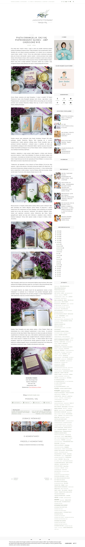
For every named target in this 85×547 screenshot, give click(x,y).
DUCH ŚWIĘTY (68, 327)
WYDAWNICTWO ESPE (58, 503)
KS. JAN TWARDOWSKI (69, 381)
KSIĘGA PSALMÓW (70, 392)
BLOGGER (71, 303)
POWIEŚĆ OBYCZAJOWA (59, 450)
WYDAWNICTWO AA (66, 501)
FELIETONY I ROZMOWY (59, 350)
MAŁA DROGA (67, 404)
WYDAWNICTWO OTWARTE (59, 517)
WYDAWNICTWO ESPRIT (61, 505)
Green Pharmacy (69, 352)
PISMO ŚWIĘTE (68, 436)
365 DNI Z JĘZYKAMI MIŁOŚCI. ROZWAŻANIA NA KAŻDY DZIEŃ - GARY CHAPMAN (67, 176)
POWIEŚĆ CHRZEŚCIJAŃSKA (67, 448)
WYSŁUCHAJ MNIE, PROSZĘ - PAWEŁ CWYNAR (66, 142)
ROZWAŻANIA (68, 457)
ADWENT (65, 294)
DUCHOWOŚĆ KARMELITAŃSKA (61, 331)
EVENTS (60, 343)
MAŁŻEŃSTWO (70, 406)
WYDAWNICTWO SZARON (60, 520)
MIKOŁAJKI (63, 413)
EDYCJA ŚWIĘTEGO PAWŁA (61, 340)
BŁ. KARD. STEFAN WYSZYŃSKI (59, 307)
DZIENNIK (56, 334)
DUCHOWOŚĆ (30, 395)
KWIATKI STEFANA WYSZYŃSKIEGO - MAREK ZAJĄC (66, 218)
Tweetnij (27, 402)
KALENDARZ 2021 (69, 360)
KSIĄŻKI (29, 45)
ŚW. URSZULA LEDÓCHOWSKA (60, 481)
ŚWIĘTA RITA (57, 488)
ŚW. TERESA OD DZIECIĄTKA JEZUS (62, 478)
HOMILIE (55, 355)
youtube (70, 104)
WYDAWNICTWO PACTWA (69, 517)
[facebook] (61, 1)
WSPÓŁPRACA (38, 1)
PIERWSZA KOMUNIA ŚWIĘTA (60, 433)
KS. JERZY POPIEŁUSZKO (59, 383)
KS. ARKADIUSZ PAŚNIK (59, 379)
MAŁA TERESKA (57, 406)
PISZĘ (55, 438)
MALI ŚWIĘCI (56, 404)
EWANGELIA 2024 (64, 345)
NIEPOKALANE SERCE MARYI (60, 419)
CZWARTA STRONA (57, 317)
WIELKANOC (62, 500)
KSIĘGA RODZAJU (57, 394)
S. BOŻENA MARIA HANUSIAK (68, 460)
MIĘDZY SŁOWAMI (57, 413)
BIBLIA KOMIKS (65, 301)
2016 (58, 270)
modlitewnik (60, 415)
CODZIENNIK (62, 315)
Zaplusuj (37, 402)
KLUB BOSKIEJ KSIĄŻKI (68, 371)
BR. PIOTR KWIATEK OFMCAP (60, 313)
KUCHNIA (63, 394)
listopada (58, 246)
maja (57, 257)
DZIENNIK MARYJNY (57, 336)
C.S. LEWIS (56, 315)
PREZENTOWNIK (69, 450)
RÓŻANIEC (60, 459)
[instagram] (63, 1)
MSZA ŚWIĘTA (62, 417)
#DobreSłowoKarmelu (64, 286)
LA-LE (67, 394)
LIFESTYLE (69, 396)
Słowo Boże (65, 466)
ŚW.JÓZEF (66, 483)
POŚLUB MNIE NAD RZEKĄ (59, 447)
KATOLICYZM (70, 367)
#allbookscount (56, 286)
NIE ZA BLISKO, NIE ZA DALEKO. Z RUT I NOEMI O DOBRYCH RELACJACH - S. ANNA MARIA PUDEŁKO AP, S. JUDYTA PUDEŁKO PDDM (67, 207)
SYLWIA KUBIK (64, 469)
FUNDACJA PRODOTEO (69, 350)
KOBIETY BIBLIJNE (64, 372)
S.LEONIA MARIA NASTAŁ (59, 462)
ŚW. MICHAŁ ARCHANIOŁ (59, 476)
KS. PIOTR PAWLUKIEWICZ (60, 386)
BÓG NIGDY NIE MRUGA (67, 310)
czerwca (58, 255)
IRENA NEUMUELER (57, 357)
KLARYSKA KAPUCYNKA (66, 369)
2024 (58, 234)
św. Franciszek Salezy (65, 471)
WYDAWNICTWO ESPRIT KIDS (60, 507)
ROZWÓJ (56, 459)
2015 (58, 272)
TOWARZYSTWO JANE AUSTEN (65, 492)
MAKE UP (72, 403)
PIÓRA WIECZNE (68, 434)
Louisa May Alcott (58, 401)
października (59, 248)
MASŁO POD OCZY (62, 410)
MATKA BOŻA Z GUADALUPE (60, 412)
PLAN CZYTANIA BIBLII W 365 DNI (63, 438)
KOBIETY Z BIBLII (58, 374)
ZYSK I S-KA (56, 529)
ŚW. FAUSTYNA (57, 471)
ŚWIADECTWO (57, 485)
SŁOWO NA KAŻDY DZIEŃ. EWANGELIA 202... (47, 428)
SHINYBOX (56, 464)
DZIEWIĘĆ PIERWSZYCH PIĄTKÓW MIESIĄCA (62, 338)
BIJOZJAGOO (57, 303)
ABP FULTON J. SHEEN (59, 293)
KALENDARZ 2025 (57, 364)
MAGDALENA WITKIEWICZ (58, 403)
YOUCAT (55, 527)
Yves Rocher (60, 527)
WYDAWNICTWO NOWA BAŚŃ (59, 515)
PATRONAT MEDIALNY (62, 429)
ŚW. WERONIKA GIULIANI (58, 483)
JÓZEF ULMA (56, 360)
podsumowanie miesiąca (58, 441)
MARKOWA (70, 408)
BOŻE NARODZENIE (58, 310)
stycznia (58, 264)
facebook (57, 100)
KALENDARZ (62, 360)
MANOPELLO (65, 408)
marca (58, 261)
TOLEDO (56, 492)
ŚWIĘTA (66, 485)
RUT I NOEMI (56, 460)
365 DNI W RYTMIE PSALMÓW (59, 291)
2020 (58, 242)
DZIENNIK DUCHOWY (63, 334)
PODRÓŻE (63, 439)
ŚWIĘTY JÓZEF (57, 490)
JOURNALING (69, 359)
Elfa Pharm (56, 341)
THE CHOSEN (64, 490)
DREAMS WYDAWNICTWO (59, 324)
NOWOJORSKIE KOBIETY (59, 420)
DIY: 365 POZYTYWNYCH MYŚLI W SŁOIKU (67, 126)
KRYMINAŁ (69, 377)
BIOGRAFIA (63, 303)
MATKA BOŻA (69, 410)
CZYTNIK (63, 317)
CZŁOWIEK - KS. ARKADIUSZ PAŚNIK (36, 428)
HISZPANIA (64, 353)
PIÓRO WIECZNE (57, 436)
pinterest (57, 104)
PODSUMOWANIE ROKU (68, 441)
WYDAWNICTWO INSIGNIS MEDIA (60, 510)
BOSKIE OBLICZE (57, 308)
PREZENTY (56, 452)
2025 (58, 233)
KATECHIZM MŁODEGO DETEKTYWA (60, 367)
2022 (58, 238)
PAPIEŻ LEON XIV (68, 427)
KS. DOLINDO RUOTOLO (59, 381)
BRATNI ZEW (70, 313)
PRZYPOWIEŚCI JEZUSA (63, 452)
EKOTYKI (71, 340)
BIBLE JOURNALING (58, 300)
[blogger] (65, 1)
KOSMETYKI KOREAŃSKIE (58, 376)
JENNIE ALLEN (63, 359)
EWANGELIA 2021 (57, 345)
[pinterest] (67, 1)
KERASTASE (56, 369)
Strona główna (15, 1)
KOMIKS (71, 374)
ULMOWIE (68, 495)
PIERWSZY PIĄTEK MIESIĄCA (59, 434)
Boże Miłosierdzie (64, 308)
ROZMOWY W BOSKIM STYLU (59, 457)
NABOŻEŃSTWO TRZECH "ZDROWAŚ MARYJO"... (16, 428)
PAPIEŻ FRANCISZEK (58, 427)
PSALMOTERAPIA (58, 453)
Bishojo (68, 303)
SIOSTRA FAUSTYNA (64, 464)
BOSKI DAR (68, 307)
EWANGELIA (65, 343)
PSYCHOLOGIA (57, 455)
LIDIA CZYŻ (64, 396)
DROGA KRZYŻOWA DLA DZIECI (59, 327)
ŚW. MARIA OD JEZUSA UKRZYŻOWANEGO (61, 474)
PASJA (55, 429)
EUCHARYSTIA (68, 341)
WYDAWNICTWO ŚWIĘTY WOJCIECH (60, 524)
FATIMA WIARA (60, 348)
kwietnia (58, 259)
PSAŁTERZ (69, 453)
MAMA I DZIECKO (58, 408)
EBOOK (72, 338)
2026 (58, 231)
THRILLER (70, 490)
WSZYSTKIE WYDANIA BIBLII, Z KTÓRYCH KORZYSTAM (67, 118)
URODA (56, 497)
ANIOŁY (63, 296)
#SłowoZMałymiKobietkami (60, 288)
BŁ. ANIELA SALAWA (57, 305)
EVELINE (55, 343)
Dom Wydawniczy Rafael (35, 387)
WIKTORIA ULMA (57, 501)
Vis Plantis (61, 497)
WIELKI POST (68, 500)
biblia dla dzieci (71, 300)
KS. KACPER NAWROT (58, 384)
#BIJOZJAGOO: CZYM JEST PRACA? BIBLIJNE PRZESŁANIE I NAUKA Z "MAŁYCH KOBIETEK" (67, 197)
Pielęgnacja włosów (67, 431)
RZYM (61, 460)
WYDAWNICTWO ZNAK (68, 525)
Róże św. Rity (66, 459)
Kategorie (24, 1)
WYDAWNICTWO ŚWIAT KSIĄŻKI (59, 522)
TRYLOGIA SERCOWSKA (59, 493)
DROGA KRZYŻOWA (58, 326)
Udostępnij (17, 402)
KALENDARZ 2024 (64, 362)
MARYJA (56, 410)
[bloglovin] (70, 1)
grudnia (58, 244)
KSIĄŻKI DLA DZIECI (65, 390)
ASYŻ (67, 296)
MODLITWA (56, 417)
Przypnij (47, 402)
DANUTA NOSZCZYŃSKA (58, 319)
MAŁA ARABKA (62, 404)
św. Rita (67, 476)
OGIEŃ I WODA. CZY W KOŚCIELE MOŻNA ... (26, 428)
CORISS (66, 315)
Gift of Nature (63, 352)
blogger (64, 104)
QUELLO (62, 455)
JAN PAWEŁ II (71, 357)
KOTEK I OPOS (66, 376)
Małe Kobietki (65, 406)
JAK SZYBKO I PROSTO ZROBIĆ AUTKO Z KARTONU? (67, 134)
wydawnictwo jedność (58, 512)
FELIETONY (66, 348)
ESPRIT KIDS (62, 341)
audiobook (70, 296)
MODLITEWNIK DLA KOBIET (68, 415)
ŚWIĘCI (62, 485)
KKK (60, 369)
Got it (74, 543)
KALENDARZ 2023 (57, 362)
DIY (72, 319)
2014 (58, 274)
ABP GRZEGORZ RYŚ (68, 293)
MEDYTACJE (69, 412)
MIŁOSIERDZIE (69, 413)
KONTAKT (45, 1)
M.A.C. (64, 401)
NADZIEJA (67, 417)
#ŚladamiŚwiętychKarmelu (59, 289)
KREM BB (56, 377)
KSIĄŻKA (56, 388)
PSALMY (64, 453)
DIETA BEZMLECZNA (67, 319)
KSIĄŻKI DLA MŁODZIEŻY (59, 392)
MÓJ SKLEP (51, 1)
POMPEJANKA (62, 443)
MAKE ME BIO (66, 403)
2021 (58, 240)
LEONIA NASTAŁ (57, 396)
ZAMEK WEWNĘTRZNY (68, 527)
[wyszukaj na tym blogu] (73, 1)
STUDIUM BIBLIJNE (57, 469)
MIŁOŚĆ (55, 415)
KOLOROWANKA (65, 374)
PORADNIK (67, 445)
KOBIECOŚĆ (57, 372)
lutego (58, 263)
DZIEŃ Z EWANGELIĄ (66, 336)
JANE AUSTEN (57, 359)
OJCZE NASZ (69, 424)
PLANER (70, 438)
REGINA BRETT (68, 455)
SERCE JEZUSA (69, 462)
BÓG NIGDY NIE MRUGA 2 (58, 312)
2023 (58, 236)
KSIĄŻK (67, 386)
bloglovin (71, 100)
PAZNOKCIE (70, 429)
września (58, 249)
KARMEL (63, 364)
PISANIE (62, 436)
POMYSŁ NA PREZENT (59, 445)
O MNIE (31, 1)
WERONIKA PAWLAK (67, 497)
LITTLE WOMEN (65, 399)
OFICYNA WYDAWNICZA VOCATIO (60, 424)
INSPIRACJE (65, 355)
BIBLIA (65, 300)
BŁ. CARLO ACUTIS (65, 305)
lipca (57, 253)
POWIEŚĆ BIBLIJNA (57, 448)
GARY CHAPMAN (57, 352)
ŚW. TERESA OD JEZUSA (59, 479)
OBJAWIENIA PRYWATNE (67, 422)
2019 (58, 266)
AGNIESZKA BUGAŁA (58, 296)
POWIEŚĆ (66, 447)
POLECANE (56, 443)
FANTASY (56, 348)
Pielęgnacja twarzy (58, 431)
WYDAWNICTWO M (67, 512)
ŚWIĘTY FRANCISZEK (64, 488)
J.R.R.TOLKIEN (65, 357)
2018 (58, 268)
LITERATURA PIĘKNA (58, 399)
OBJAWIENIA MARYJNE (58, 422)
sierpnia (58, 251)
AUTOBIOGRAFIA (57, 298)
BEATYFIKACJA (63, 298)
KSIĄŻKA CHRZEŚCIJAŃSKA (66, 388)
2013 (58, 276)
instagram (64, 100)
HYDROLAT (60, 355)
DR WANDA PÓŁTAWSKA (58, 322)
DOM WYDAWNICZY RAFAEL (66, 320)
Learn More (68, 543)
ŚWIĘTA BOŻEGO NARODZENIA (61, 486)
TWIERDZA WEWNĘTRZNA (59, 495)
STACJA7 (62, 467)
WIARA (34, 45)
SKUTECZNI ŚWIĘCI (58, 466)
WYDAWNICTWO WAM (59, 525)
